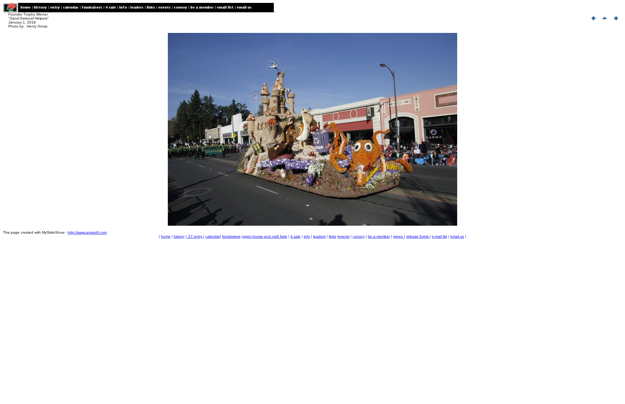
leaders (319, 236)
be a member (379, 236)
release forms (418, 236)
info (307, 236)
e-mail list (439, 236)
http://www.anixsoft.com (87, 232)
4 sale (295, 236)
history (179, 236)
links (332, 236)
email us (457, 236)
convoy (359, 236)
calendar (212, 236)
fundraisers (231, 236)
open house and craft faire (265, 236)
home (165, 236)
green (398, 236)
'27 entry (195, 236)
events (343, 236)
